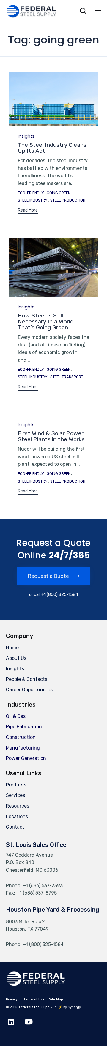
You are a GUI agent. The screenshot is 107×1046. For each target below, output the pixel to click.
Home (12, 647)
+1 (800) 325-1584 (43, 944)
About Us (16, 658)
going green (58, 193)
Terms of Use (33, 999)
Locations (17, 816)
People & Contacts (26, 679)
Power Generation (26, 758)
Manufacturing (23, 748)
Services (15, 795)
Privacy (12, 999)
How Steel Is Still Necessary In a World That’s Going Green (45, 321)
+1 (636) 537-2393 (43, 885)
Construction (21, 737)
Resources (17, 806)
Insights (26, 136)
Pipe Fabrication (24, 726)
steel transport (66, 377)
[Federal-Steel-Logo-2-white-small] (35, 984)
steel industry (33, 200)
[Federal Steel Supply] (26, 11)
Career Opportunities (29, 689)
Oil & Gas (16, 716)
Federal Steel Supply (35, 1007)
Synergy (74, 1007)
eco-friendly (31, 193)
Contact (15, 827)
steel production (67, 200)
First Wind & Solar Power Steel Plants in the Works (51, 436)
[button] (28, 211)
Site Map (56, 999)
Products (16, 785)
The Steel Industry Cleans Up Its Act (52, 147)
